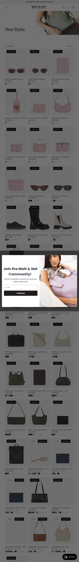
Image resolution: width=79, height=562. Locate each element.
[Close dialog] (74, 257)
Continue (21, 293)
